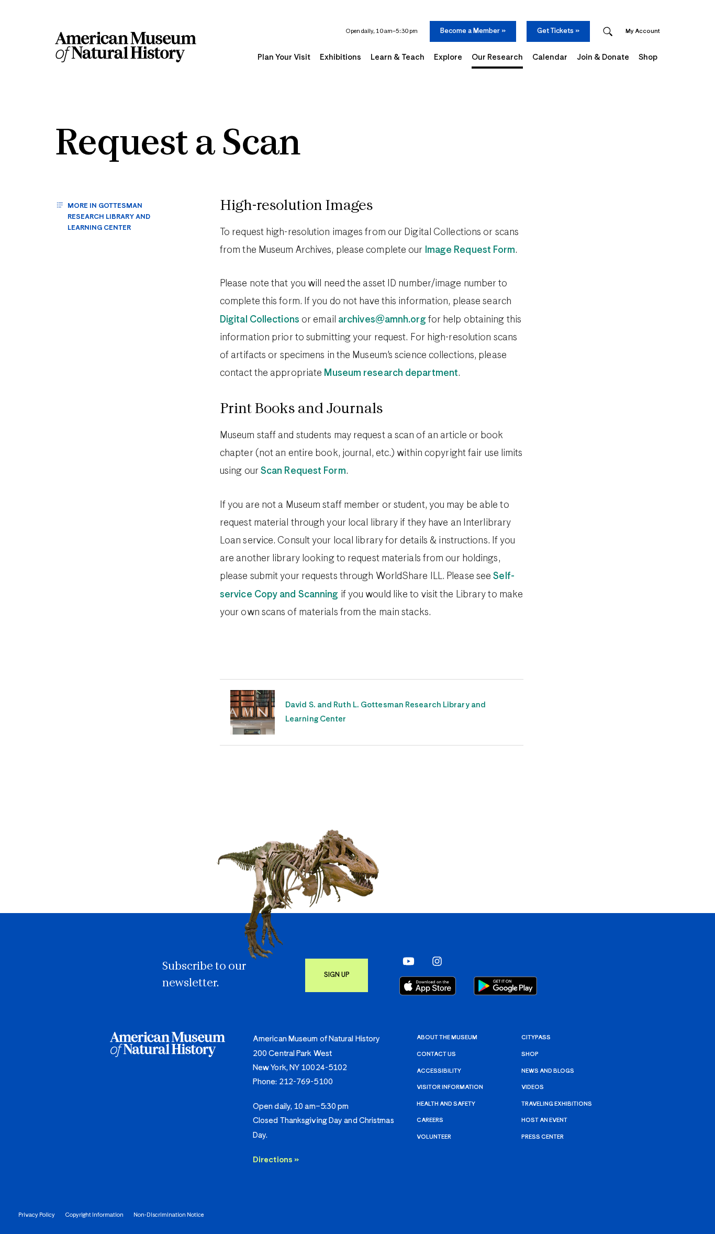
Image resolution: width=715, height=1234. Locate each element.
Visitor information (450, 1087)
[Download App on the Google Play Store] (505, 985)
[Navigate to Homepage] (125, 47)
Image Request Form (470, 250)
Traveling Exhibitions (556, 1104)
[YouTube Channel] (405, 961)
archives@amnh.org (382, 320)
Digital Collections (259, 320)
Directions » (276, 1160)
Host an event (544, 1120)
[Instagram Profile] (434, 961)
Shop (530, 1054)
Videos (532, 1087)
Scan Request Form (303, 471)
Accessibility (439, 1071)
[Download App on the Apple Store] (427, 985)
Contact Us (436, 1054)
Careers (430, 1120)
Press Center (542, 1137)
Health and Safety (446, 1104)
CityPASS (536, 1037)
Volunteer (434, 1137)
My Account (642, 31)
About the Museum (447, 1037)
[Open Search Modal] (607, 31)
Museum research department (391, 373)
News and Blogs (547, 1071)
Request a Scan (178, 145)
